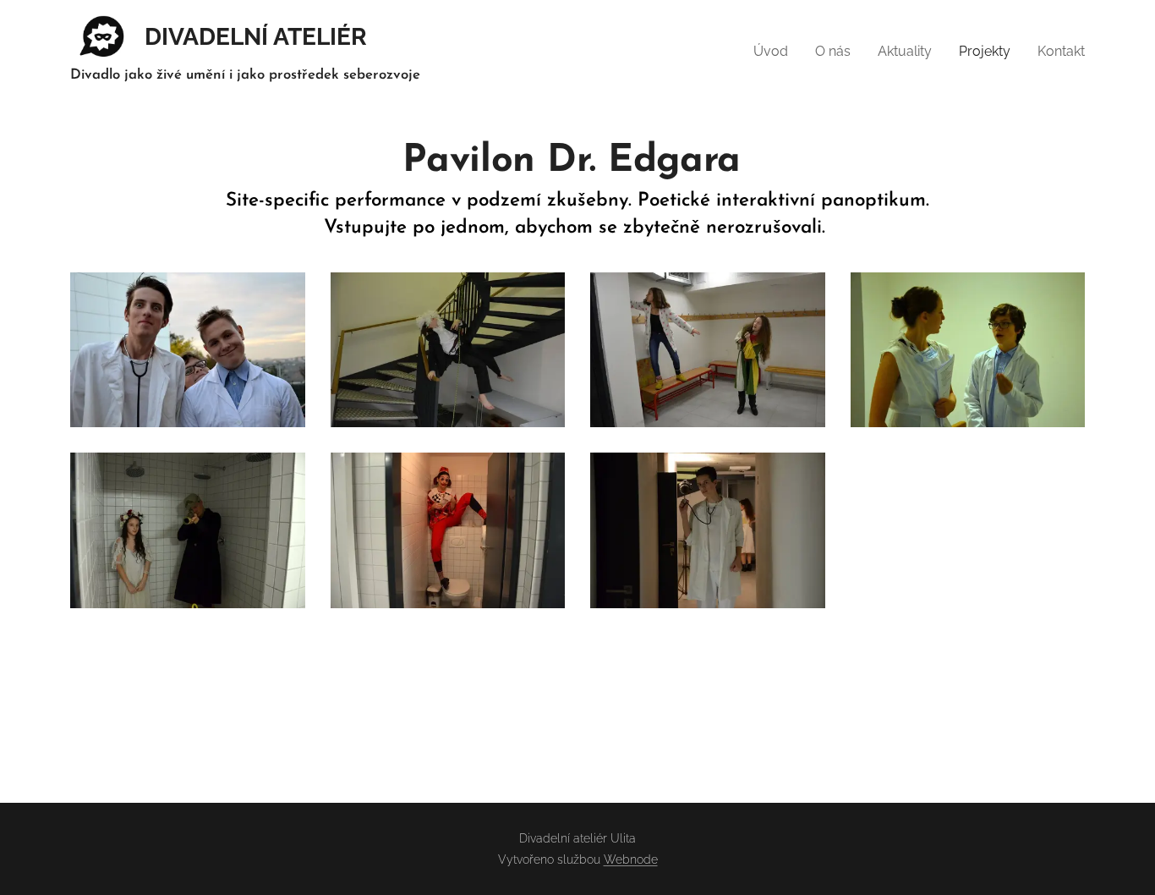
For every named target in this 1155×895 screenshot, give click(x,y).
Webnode (631, 859)
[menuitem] (775, 51)
